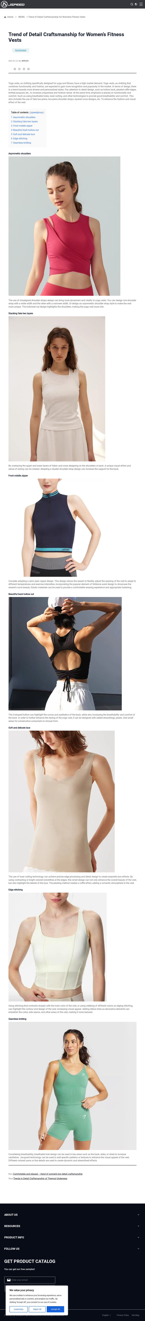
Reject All (37, 1309)
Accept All (55, 1309)
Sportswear (20, 50)
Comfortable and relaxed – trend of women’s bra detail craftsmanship (48, 1174)
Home (10, 17)
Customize (18, 1309)
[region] (37, 1300)
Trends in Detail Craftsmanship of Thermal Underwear (40, 1178)
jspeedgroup (37, 112)
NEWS (21, 17)
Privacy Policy (123, 1315)
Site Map (135, 1315)
